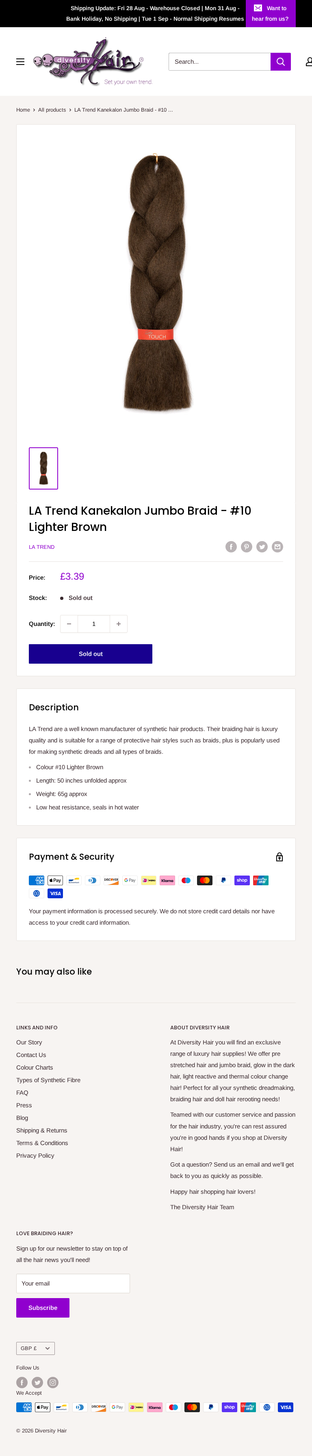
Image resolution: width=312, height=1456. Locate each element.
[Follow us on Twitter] (37, 1382)
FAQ (22, 1092)
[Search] (281, 62)
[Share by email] (277, 546)
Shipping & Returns (41, 1130)
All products (52, 110)
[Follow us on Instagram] (52, 1382)
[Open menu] (20, 61)
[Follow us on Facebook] (22, 1382)
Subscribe (42, 1307)
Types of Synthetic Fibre (48, 1079)
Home (23, 110)
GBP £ (29, 1348)
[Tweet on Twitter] (262, 546)
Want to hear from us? (270, 13)
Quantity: (42, 623)
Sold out (91, 653)
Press (24, 1105)
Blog (22, 1117)
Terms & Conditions (42, 1142)
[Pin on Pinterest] (246, 546)
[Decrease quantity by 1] (69, 623)
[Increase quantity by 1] (118, 623)
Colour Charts (34, 1067)
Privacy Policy (35, 1155)
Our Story (29, 1042)
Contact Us (31, 1054)
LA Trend (41, 547)
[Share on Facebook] (231, 546)
